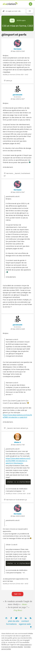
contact (25, 621)
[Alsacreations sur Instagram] (21, 618)
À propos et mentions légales (12, 647)
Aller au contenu (21, 3)
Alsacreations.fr (26, 645)
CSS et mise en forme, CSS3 (17, 25)
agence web (25, 624)
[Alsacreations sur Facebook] (11, 618)
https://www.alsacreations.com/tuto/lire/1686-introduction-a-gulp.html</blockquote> (18, 460)
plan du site (13, 621)
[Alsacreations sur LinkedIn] (25, 618)
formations (11, 624)
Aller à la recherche (10, 5)
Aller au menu (8, 3)
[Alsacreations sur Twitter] (16, 618)
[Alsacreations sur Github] (6, 618)
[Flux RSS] (30, 618)
